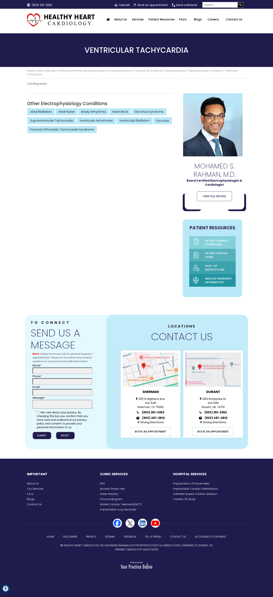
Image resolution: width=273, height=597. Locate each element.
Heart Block (120, 112)
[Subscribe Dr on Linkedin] (143, 523)
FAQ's (183, 19)
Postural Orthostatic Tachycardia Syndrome (62, 129)
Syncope (162, 120)
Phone (37, 376)
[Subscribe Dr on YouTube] (155, 523)
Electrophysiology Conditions (205, 70)
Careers (213, 19)
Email (36, 387)
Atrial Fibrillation (41, 112)
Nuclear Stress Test (112, 489)
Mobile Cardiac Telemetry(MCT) (121, 504)
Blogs (198, 19)
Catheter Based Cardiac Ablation (195, 494)
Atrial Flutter (66, 112)
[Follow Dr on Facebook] (117, 523)
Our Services (35, 489)
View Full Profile (214, 196)
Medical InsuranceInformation (218, 280)
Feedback (130, 537)
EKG (102, 483)
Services (138, 19)
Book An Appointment (153, 5)
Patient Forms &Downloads (216, 242)
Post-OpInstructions (214, 267)
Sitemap (110, 537)
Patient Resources (162, 19)
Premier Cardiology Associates (136, 549)
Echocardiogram (111, 499)
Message (38, 398)
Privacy (91, 537)
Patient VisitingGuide (216, 255)
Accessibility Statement (210, 537)
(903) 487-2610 (153, 418)
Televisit (124, 5)
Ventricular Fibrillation (134, 120)
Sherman (150, 391)
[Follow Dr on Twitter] (130, 523)
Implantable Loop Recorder (118, 509)
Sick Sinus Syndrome (149, 112)
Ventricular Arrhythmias (96, 120)
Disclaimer (70, 537)
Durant (213, 391)
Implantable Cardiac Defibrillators (195, 489)
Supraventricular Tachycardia (51, 120)
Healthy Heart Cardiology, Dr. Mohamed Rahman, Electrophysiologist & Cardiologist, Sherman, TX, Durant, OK (88, 70)
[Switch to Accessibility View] (5, 588)
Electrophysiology (175, 70)
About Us (120, 19)
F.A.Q (30, 494)
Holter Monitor (109, 494)
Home (108, 19)
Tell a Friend (153, 537)
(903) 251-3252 (42, 5)
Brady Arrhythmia (93, 112)
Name (37, 365)
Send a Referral (186, 5)
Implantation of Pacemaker (191, 483)
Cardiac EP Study (184, 499)
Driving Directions (152, 422)
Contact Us (234, 19)
